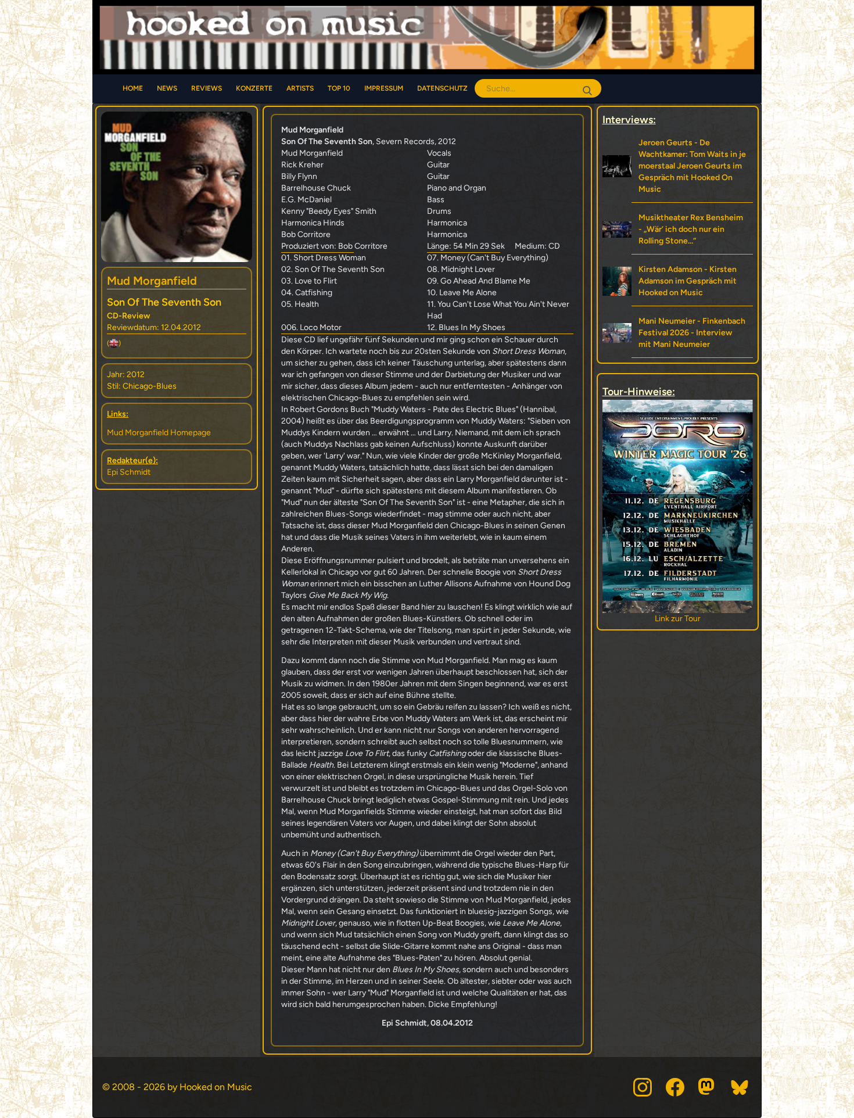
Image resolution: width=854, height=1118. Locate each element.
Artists (300, 88)
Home (133, 88)
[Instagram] (642, 1087)
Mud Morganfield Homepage (159, 433)
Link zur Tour (689, 619)
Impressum (383, 88)
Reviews (206, 88)
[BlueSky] (740, 1087)
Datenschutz (442, 88)
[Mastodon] (707, 1087)
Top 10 (339, 88)
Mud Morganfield (152, 281)
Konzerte (254, 88)
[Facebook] (675, 1087)
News (167, 88)
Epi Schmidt (128, 472)
